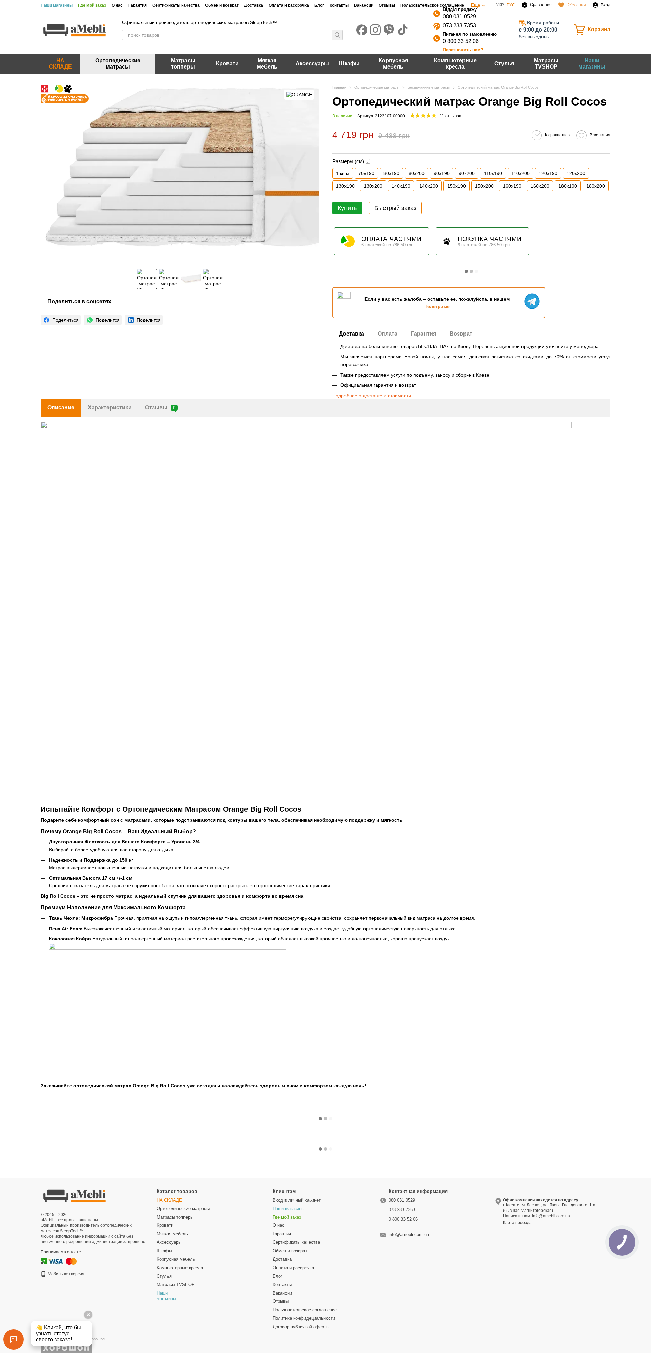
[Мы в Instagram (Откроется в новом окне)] (375, 29)
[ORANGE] (299, 94)
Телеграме (437, 306)
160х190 (512, 186)
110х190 (493, 173)
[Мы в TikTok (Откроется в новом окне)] (402, 29)
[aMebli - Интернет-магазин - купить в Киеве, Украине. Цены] (74, 1195)
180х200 (595, 186)
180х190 (567, 186)
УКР (500, 5)
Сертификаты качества (176, 5)
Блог (319, 5)
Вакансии (363, 5)
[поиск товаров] (337, 35)
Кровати (227, 63)
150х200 (484, 186)
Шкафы (349, 63)
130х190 (345, 186)
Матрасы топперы (183, 64)
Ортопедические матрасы (117, 64)
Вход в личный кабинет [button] (297, 1200)
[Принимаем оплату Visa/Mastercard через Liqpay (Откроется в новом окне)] (63, 1261)
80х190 (391, 173)
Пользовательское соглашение (432, 5)
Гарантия (137, 5)
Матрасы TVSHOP (546, 64)
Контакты (339, 5)
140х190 (401, 186)
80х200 (417, 173)
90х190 (442, 173)
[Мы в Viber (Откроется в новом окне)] (388, 29)
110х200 (520, 173)
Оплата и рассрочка (289, 5)
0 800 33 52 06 (461, 41)
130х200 (373, 186)
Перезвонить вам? (463, 49)
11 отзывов (450, 116)
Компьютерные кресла (455, 64)
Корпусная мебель (393, 64)
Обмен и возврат (222, 5)
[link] (61, 320)
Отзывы (387, 5)
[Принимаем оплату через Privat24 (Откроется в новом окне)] (44, 1261)
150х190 (456, 186)
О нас (117, 5)
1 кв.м (342, 173)
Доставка (253, 5)
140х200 (428, 186)
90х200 (467, 173)
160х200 (540, 186)
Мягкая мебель (267, 64)
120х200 (576, 173)
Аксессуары (312, 63)
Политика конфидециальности (304, 1318)
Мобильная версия (65, 1274)
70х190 (366, 173)
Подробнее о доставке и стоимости (371, 395)
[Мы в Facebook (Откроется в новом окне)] (361, 29)
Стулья (504, 63)
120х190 (548, 173)
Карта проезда (517, 1222)
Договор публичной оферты (301, 1326)
